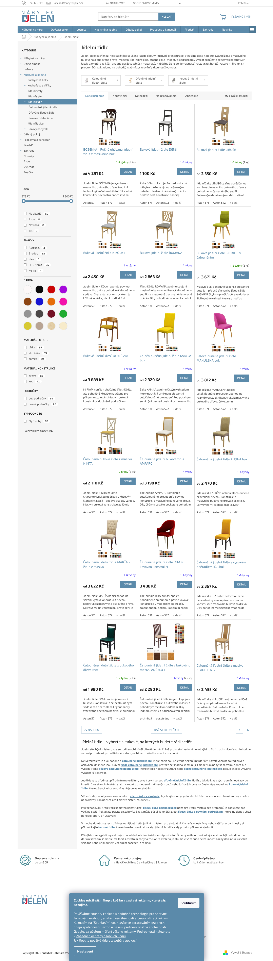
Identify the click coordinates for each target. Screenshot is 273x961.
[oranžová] (51, 302)
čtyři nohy (38, 421)
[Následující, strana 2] (239, 729)
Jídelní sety (35, 96)
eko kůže (38, 353)
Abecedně (191, 95)
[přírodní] (51, 326)
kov (34, 381)
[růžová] (63, 302)
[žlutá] (28, 326)
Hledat (167, 16)
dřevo (36, 375)
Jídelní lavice (36, 123)
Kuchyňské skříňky (39, 85)
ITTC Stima (39, 264)
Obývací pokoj (32, 63)
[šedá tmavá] (39, 314)
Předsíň (28, 145)
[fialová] (63, 289)
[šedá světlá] (28, 314)
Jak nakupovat (115, 3)
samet (36, 358)
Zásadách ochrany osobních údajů (101, 936)
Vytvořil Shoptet (241, 952)
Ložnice (28, 69)
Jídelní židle (35, 101)
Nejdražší (141, 95)
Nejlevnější (120, 95)
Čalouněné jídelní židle (43, 107)
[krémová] (63, 326)
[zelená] (63, 314)
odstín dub (162, 718)
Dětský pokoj (32, 134)
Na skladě (38, 213)
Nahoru (93, 729)
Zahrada (29, 150)
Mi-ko (35, 270)
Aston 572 (106, 202)
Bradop (37, 253)
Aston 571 (89, 202)
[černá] (39, 289)
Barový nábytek (38, 129)
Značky (28, 172)
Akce (27, 161)
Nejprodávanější (166, 95)
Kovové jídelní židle (41, 118)
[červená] (51, 289)
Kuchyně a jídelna (35, 74)
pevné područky (42, 404)
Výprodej (29, 166)
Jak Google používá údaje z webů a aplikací (105, 940)
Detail (127, 171)
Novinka (36, 225)
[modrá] (39, 302)
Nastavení (85, 951)
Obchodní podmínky (146, 3)
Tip (33, 230)
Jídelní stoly (35, 91)
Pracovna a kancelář (37, 139)
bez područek (41, 398)
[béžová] (39, 326)
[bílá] (28, 289)
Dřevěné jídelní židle (42, 112)
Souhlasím (188, 903)
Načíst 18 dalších (166, 729)
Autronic (37, 247)
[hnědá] (28, 302)
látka (35, 347)
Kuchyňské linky (38, 80)
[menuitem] (32, 29)
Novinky (29, 156)
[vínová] (51, 314)
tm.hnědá (146, 718)
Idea (34, 259)
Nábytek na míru (34, 58)
